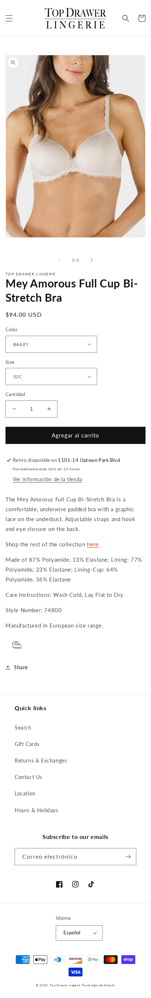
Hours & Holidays (36, 810)
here (92, 544)
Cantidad (15, 394)
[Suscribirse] (128, 856)
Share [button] (21, 667)
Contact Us (28, 777)
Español (72, 932)
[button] (9, 18)
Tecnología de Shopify (98, 985)
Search (23, 727)
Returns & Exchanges (41, 760)
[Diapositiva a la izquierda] (59, 260)
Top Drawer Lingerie (65, 985)
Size (10, 362)
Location (25, 793)
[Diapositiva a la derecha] (92, 260)
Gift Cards (27, 744)
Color (11, 329)
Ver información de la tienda (47, 479)
